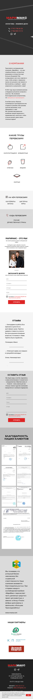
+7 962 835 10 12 (16, 31)
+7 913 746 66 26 (16, 29)
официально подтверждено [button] (16, 97)
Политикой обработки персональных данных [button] (17, 297)
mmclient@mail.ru (19, 688)
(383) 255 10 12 (19, 686)
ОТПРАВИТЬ (16, 302)
